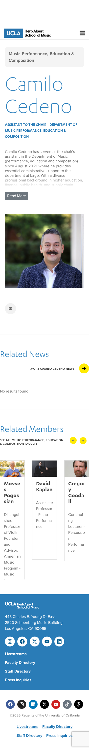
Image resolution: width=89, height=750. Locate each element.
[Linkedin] (59, 641)
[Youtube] (47, 641)
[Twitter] (44, 704)
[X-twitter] (35, 641)
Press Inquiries (18, 680)
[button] (73, 440)
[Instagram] (10, 641)
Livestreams (16, 653)
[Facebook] (22, 641)
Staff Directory (18, 671)
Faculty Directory (20, 662)
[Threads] (78, 704)
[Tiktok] (67, 704)
